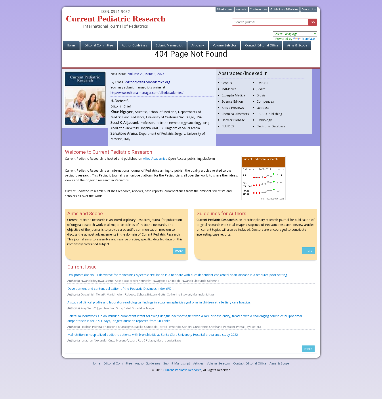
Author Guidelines (134, 45)
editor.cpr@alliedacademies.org (147, 82)
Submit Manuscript (169, 45)
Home (73, 45)
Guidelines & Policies (284, 9)
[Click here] (85, 98)
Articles (198, 363)
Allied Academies (155, 158)
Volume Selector (224, 45)
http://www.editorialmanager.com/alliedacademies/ (147, 92)
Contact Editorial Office (261, 45)
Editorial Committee (98, 45)
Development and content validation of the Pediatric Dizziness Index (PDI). (120, 288)
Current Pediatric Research (182, 370)
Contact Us (309, 9)
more (179, 251)
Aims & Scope (297, 45)
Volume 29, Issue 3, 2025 (146, 74)
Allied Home (225, 9)
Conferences (258, 9)
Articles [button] (196, 45)
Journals (241, 9)
